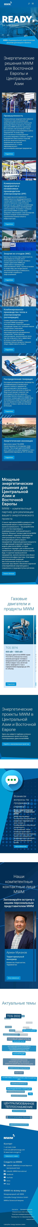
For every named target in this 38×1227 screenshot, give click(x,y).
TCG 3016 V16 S (19, 1029)
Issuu (8, 1181)
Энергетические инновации (19, 1114)
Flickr (8, 1184)
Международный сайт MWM (14, 1194)
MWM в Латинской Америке (14, 1200)
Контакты (15, 1209)
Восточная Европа (29, 1033)
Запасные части (19, 1044)
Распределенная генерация (19, 1087)
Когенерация (19, 1055)
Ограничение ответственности (22, 1212)
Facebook (10, 1174)
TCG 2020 (29, 1021)
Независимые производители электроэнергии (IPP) (19, 1078)
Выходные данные (26, 1209)
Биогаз (13, 1035)
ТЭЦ (29, 1092)
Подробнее (9, 154)
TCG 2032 (14, 1021)
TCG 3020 (28, 1031)
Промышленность (19, 1082)
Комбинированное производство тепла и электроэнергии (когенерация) (19, 1063)
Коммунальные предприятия (19, 1068)
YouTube (10, 1178)
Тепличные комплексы (19, 1092)
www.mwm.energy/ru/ (13, 1152)
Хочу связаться (20, 846)
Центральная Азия (19, 1105)
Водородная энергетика (12, 1038)
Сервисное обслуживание (16, 1089)
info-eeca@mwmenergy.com (15, 1150)
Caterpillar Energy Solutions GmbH (16, 1197)
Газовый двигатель (19, 1043)
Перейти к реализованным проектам (16, 744)
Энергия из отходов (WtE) (19, 1118)
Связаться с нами (11, 1156)
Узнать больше (9, 573)
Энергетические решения (19, 1112)
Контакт (19, 1072)
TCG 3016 (9, 1031)
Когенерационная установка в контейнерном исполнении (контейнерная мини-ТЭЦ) (19, 1051)
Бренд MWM (22, 1035)
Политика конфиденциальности (22, 1214)
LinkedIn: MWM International (16, 1171)
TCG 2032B (26, 1026)
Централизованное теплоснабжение (19, 1101)
